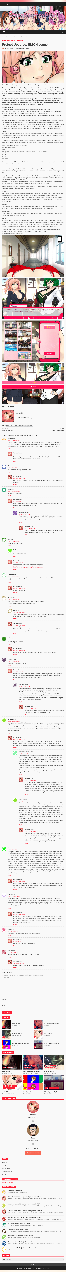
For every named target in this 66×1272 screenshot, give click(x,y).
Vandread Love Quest (21, 1229)
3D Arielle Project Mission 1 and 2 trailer (25, 1248)
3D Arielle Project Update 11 (38, 1024)
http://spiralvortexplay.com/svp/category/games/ (28, 567)
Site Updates (14, 40)
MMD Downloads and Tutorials (21, 1223)
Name (4, 999)
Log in (4, 1165)
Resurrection (6, 1024)
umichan (21, 425)
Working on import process (6, 1044)
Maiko (7, 425)
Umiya (25, 425)
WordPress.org (6, 1175)
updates (30, 425)
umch (16, 425)
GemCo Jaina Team (58, 429)
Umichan (20, 40)
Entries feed (6, 1168)
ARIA (26, 1065)
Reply (9, 449)
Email (4, 1005)
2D (4, 1086)
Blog (3, 40)
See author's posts (24, 417)
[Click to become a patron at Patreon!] (33, 1153)
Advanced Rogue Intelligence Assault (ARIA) (28, 1197)
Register (4, 1162)
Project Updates (7, 429)
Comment (5, 978)
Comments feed (7, 1172)
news (12, 425)
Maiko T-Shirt (38, 1034)
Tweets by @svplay (7, 1183)
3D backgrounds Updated (38, 1044)
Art (7, 1086)
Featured (8, 40)
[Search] (62, 32)
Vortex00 (6, 48)
